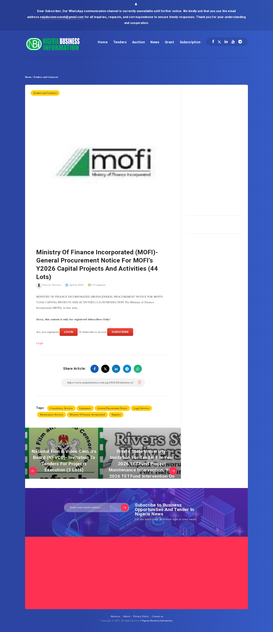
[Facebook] (213, 41)
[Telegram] (240, 41)
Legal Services (141, 408)
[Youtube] (233, 41)
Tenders (120, 42)
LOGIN (68, 331)
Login (39, 343)
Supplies (116, 414)
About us (115, 616)
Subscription (190, 42)
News (154, 42)
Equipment (85, 408)
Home (103, 42)
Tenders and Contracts (45, 77)
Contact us (157, 616)
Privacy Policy (141, 616)
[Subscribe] (124, 507)
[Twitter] (219, 41)
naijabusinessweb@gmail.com (62, 17)
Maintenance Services (51, 414)
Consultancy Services (61, 408)
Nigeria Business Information (157, 620)
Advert (126, 616)
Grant (169, 42)
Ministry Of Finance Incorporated (87, 414)
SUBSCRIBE (120, 331)
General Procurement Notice (112, 408)
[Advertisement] (214, 149)
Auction (138, 42)
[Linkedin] (226, 41)
